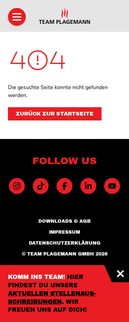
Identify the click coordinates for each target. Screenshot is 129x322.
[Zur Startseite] (64, 16)
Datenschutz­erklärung (65, 243)
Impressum (64, 232)
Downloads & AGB (64, 221)
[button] (55, 113)
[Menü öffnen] (17, 17)
